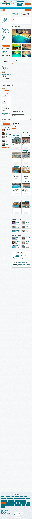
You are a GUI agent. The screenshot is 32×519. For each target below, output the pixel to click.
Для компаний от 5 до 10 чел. (5, 25)
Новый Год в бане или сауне (6, 33)
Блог (17, 513)
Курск (2, 500)
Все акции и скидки (6, 124)
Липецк (6, 500)
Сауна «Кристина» (27, 222)
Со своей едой (22, 79)
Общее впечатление (15, 120)
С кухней (19, 265)
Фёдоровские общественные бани (5, 105)
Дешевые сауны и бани (6, 29)
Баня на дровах (18, 13)
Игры (29, 7)
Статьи (21, 514)
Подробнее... (4, 110)
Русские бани (4, 17)
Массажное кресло (14, 79)
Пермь (15, 502)
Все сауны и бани (20, 1)
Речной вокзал (14, 14)
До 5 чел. (20, 257)
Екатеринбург (4, 498)
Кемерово (19, 498)
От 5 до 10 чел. (24, 257)
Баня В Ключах (28, 237)
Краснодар (23, 498)
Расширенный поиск (6, 45)
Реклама (15, 513)
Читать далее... (3, 56)
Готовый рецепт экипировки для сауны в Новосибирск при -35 (8, 141)
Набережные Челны (11, 500)
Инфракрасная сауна (5, 21)
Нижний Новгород (17, 500)
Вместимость (19, 7)
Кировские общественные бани (26, 166)
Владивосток (17, 496)
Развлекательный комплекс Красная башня (26, 201)
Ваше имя (13, 112)
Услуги (26, 7)
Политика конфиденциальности (8, 517)
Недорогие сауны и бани (6, 30)
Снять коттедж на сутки (6, 32)
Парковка (18, 79)
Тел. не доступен (22, 60)
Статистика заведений (17, 517)
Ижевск (8, 498)
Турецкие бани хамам (6, 19)
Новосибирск (3, 502)
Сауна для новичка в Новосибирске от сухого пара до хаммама (8, 145)
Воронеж (25, 496)
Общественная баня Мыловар (16, 181)
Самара (25, 502)
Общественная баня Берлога (6, 66)
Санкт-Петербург (7, 496)
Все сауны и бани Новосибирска (16, 12)
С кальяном (22, 265)
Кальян (13, 81)
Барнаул (12, 496)
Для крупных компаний (6, 26)
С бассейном (4, 36)
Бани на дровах (5, 20)
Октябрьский (25, 13)
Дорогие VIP (4, 31)
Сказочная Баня (4, 95)
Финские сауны (5, 18)
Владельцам (20, 5)
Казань (15, 498)
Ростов (18, 502)
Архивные (20, 513)
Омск (7, 502)
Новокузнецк (23, 500)
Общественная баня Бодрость (16, 135)
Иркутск (12, 498)
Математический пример (16, 123)
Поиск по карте (20, 3)
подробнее (16, 147)
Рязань (21, 502)
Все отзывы (6, 90)
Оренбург (11, 502)
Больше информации (7, 147)
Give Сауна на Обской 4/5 (14, 121)
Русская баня (14, 13)
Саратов (28, 502)
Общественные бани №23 (18, 242)
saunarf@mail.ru (23, 21)
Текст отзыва (14, 115)
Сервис (23, 7)
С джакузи (4, 37)
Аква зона (12, 7)
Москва (3, 496)
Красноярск (27, 498)
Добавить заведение (17, 514)
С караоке (23, 264)
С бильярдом (27, 264)
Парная (9, 7)
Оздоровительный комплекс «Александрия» (6, 51)
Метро (6, 7)
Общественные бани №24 (28, 226)
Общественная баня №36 (26, 135)
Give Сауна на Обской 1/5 (12, 121)
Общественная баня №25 (26, 181)
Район (3, 7)
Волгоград (21, 496)
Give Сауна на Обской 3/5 (13, 121)
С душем (4, 38)
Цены (15, 7)
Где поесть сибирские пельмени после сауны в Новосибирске (8, 134)
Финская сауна (26, 12)
